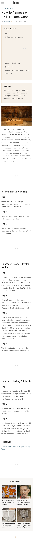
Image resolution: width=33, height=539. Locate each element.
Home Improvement (7, 8)
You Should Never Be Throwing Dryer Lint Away (8, 526)
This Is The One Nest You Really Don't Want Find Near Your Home (24, 526)
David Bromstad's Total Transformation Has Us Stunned (23, 502)
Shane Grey (6, 21)
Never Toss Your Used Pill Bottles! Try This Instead (8, 502)
